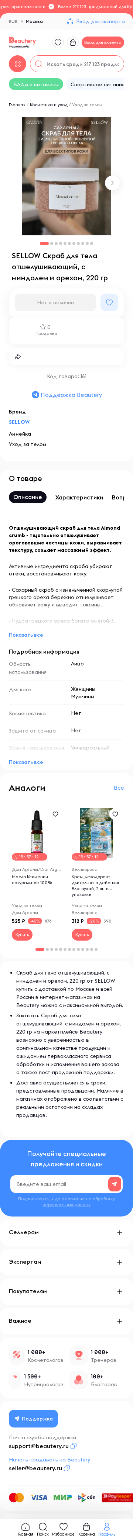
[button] (112, 183)
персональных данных (66, 1204)
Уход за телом (87, 104)
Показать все (26, 634)
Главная (17, 104)
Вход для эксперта (100, 21)
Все (119, 787)
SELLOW (19, 422)
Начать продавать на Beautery (49, 1459)
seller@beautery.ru (35, 1468)
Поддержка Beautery (71, 394)
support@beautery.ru (39, 1446)
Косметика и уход (49, 104)
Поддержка (37, 1418)
